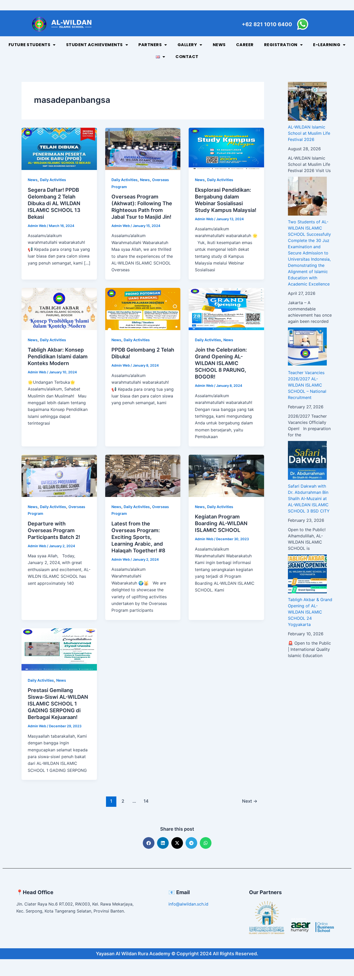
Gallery (187, 45)
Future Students (30, 45)
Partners (150, 45)
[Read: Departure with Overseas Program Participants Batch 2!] (59, 475)
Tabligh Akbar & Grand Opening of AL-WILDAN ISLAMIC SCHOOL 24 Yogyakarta (310, 612)
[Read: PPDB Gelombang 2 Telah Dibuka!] (143, 308)
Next (249, 801)
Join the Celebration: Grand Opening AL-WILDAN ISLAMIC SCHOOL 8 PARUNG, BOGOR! (221, 363)
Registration (281, 45)
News (219, 45)
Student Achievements (94, 45)
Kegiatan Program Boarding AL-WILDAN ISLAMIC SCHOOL (221, 523)
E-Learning (326, 45)
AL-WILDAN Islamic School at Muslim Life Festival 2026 (309, 133)
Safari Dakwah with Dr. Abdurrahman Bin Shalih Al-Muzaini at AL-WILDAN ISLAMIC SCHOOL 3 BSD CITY (309, 498)
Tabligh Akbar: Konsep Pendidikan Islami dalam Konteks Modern (58, 356)
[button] (148, 843)
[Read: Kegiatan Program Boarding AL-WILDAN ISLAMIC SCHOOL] (226, 475)
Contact (187, 57)
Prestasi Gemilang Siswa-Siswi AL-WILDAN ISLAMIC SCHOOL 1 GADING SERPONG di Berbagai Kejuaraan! (58, 703)
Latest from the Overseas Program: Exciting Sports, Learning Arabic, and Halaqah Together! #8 (138, 537)
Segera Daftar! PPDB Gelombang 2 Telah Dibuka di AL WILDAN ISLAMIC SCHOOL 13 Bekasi (54, 203)
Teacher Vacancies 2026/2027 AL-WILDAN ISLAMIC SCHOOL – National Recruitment (307, 385)
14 (146, 801)
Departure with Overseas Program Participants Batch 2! (54, 530)
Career (245, 45)
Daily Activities (53, 179)
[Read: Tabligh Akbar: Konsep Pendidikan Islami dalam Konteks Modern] (59, 308)
